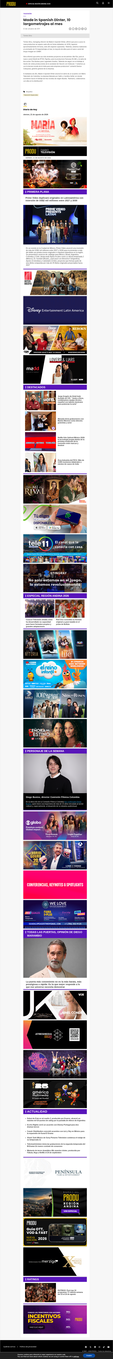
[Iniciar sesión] (102, 3)
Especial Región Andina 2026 (39, 4)
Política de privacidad (28, 1347)
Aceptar (89, 1355)
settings (76, 1357)
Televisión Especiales (31, 95)
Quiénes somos (9, 1347)
